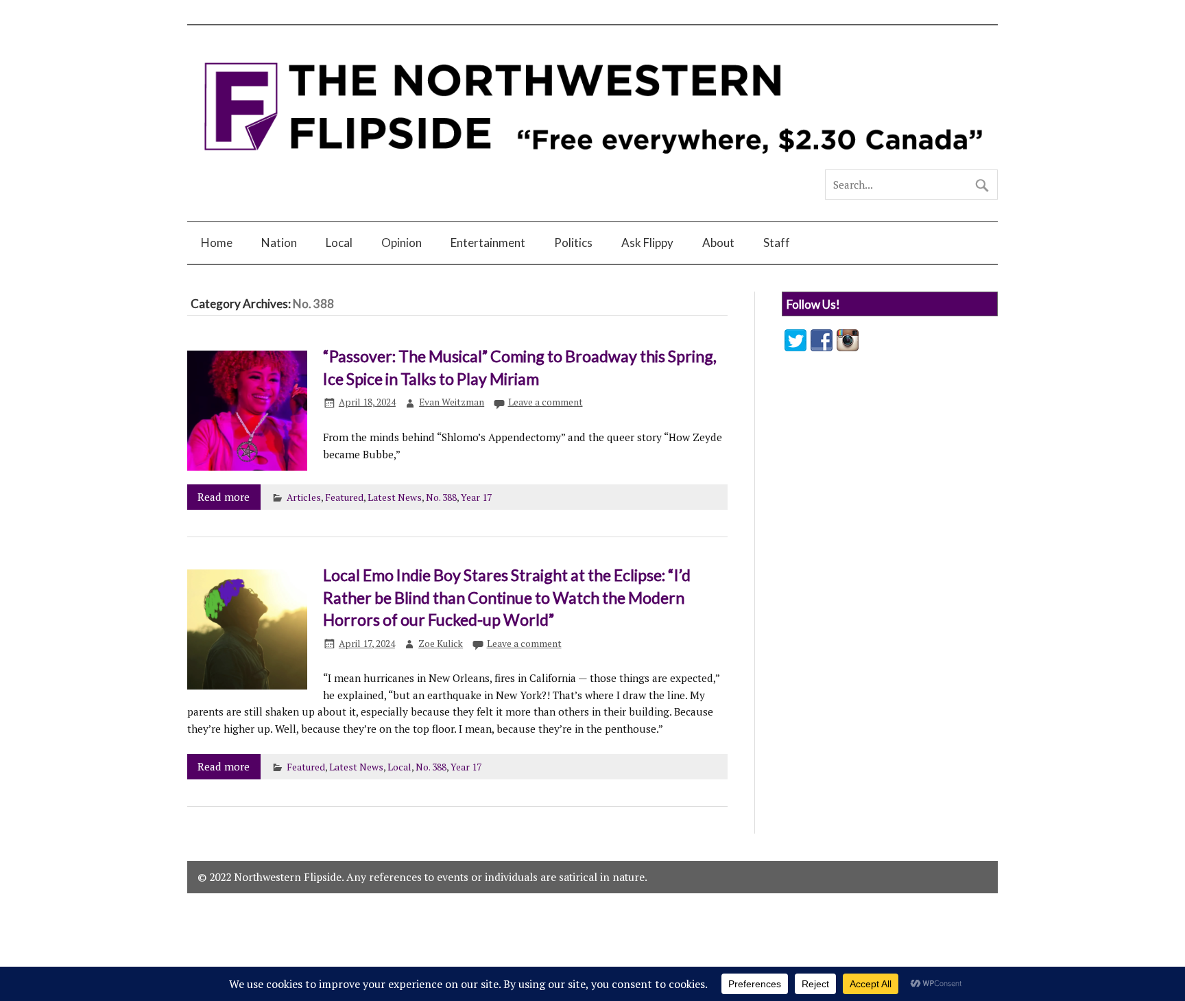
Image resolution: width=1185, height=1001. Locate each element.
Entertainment (488, 242)
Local (339, 242)
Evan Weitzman (451, 402)
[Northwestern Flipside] (592, 163)
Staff (776, 242)
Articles (304, 497)
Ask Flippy (647, 242)
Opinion (401, 242)
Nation (279, 242)
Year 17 (476, 497)
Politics (573, 242)
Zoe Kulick (440, 643)
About (718, 242)
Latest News (395, 497)
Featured (344, 497)
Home (216, 242)
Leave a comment (545, 402)
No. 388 (441, 497)
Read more (224, 497)
